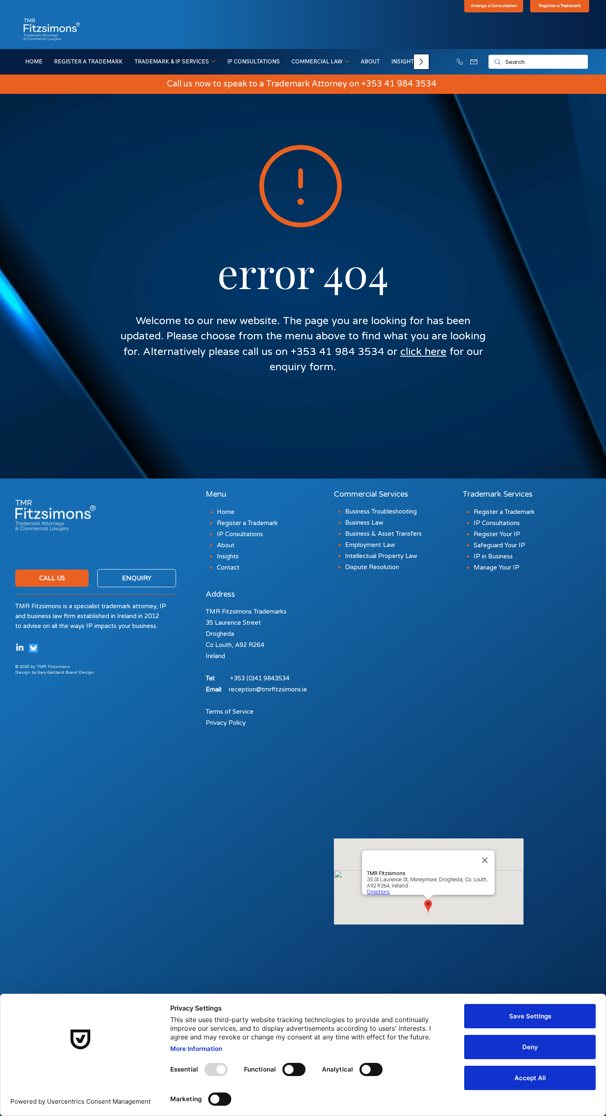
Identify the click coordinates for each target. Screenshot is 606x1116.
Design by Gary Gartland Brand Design (54, 672)
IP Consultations (497, 523)
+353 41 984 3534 (399, 84)
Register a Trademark (504, 512)
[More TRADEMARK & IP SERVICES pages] (213, 61)
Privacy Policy (226, 722)
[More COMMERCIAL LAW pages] (347, 61)
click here (423, 352)
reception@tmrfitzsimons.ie (268, 689)
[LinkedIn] (19, 647)
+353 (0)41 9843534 (259, 678)
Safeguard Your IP (499, 545)
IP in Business (493, 556)
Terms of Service (230, 711)
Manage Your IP (496, 567)
